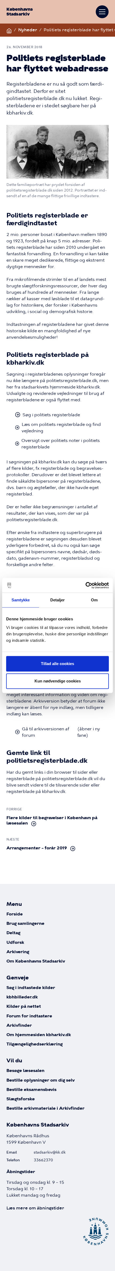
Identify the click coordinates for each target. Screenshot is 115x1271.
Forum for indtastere (29, 1016)
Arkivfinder (19, 1025)
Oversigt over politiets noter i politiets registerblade (60, 443)
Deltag (13, 933)
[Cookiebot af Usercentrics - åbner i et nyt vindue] (85, 585)
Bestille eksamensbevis (31, 1089)
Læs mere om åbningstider (35, 1208)
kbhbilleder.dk (22, 997)
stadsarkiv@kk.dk (50, 1152)
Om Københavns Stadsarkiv (35, 961)
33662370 (43, 1160)
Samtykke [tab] (20, 600)
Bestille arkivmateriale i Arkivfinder (45, 1108)
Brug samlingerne (25, 923)
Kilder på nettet (23, 1006)
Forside (14, 914)
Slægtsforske (20, 1099)
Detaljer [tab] (57, 600)
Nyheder (27, 30)
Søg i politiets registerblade (51, 414)
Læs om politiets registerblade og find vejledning (61, 427)
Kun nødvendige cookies (57, 681)
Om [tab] (94, 600)
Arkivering (17, 952)
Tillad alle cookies (57, 663)
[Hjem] (9, 30)
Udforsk (15, 942)
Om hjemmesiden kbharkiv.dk (38, 1034)
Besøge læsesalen (25, 1070)
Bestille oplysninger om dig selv (40, 1080)
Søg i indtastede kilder (30, 987)
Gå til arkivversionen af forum (61, 732)
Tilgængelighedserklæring (34, 1044)
